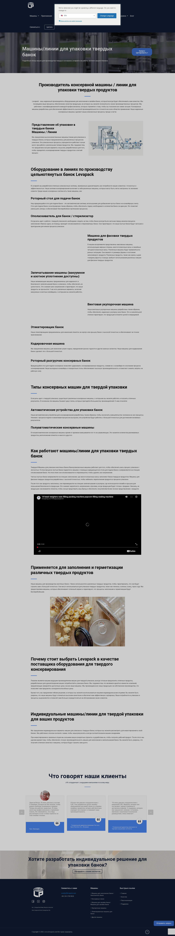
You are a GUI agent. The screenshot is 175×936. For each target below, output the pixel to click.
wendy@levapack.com (68, 893)
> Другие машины (96, 917)
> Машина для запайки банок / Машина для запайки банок (101, 903)
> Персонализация (126, 900)
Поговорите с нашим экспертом (87, 871)
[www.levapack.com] (31, 5)
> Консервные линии (97, 899)
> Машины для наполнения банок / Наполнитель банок (102, 894)
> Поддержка (124, 904)
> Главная (123, 893)
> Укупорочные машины (98, 908)
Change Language (107, 16)
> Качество (123, 897)
